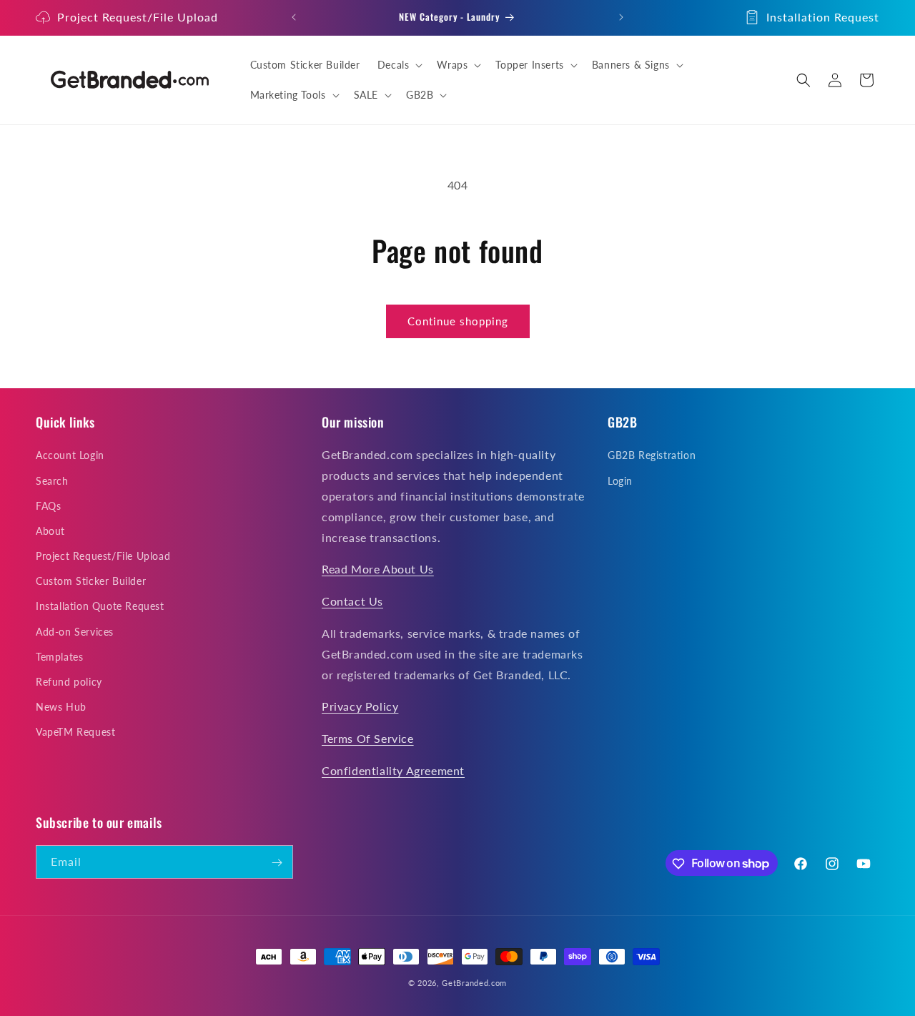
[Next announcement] (621, 17)
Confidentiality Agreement (393, 770)
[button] (399, 65)
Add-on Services (75, 632)
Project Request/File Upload (137, 17)
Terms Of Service (368, 739)
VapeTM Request (75, 732)
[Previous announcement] (294, 17)
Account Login (70, 456)
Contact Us (352, 601)
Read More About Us (378, 569)
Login (620, 481)
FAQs (48, 506)
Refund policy (69, 682)
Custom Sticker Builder (91, 582)
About (50, 531)
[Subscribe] (276, 862)
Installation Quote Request (100, 607)
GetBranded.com (474, 982)
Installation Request (822, 17)
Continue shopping (457, 321)
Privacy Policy (360, 707)
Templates (59, 657)
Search (52, 481)
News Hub (61, 707)
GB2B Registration (652, 456)
